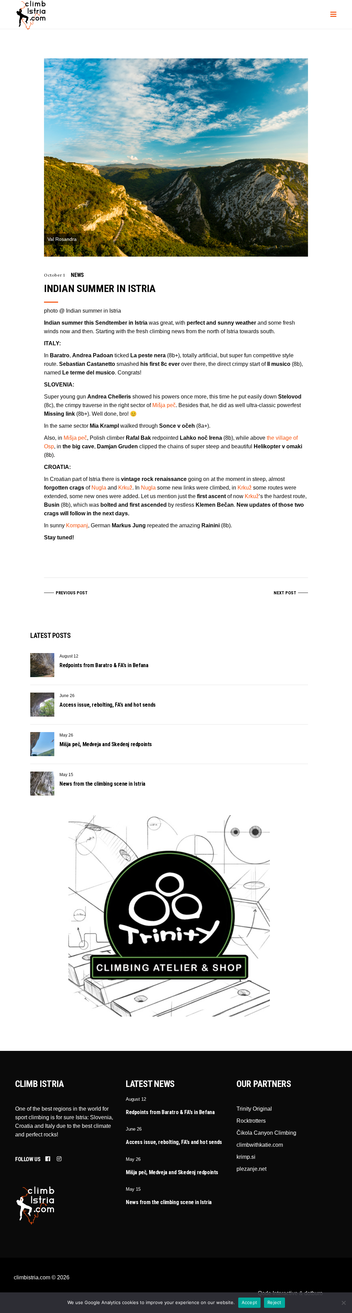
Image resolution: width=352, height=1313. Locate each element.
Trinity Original (254, 1109)
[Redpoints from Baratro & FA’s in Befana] (42, 665)
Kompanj (77, 525)
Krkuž (125, 488)
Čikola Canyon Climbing (266, 1133)
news (77, 275)
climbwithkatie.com (259, 1145)
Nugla (98, 488)
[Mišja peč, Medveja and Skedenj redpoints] (42, 744)
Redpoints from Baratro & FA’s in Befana (103, 665)
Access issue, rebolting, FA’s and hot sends (107, 705)
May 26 (66, 735)
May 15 (66, 774)
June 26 (67, 695)
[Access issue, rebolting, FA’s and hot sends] (42, 705)
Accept (249, 1302)
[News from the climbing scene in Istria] (42, 784)
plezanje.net (251, 1169)
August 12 (68, 656)
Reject (274, 1302)
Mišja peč (164, 405)
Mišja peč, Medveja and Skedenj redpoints (105, 744)
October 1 (54, 275)
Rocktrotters (251, 1121)
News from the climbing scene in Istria (102, 784)
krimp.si (245, 1157)
